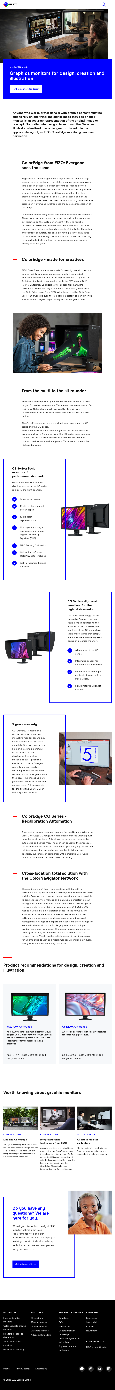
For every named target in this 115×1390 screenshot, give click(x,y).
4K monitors (37, 1318)
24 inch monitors (39, 1327)
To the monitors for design (25, 89)
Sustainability (92, 1322)
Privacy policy (23, 1369)
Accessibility (41, 1369)
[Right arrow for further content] (111, 1030)
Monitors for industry (13, 1349)
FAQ (61, 1322)
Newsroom (91, 1331)
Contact (90, 1327)
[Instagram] (91, 1369)
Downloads (64, 1318)
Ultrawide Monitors (40, 1331)
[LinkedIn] (109, 1369)
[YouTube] (100, 1369)
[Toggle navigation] (110, 4)
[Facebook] (82, 1369)
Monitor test (65, 1327)
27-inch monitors (39, 1322)
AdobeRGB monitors (41, 1335)
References (91, 1318)
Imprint (6, 1369)
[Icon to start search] (104, 4)
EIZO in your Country (96, 1347)
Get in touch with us (25, 1264)
